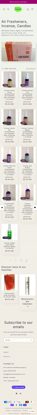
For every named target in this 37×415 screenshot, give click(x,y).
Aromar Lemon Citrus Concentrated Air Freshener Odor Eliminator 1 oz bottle (9, 95)
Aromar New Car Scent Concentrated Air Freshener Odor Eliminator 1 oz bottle (9, 170)
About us (6, 357)
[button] (4, 9)
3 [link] (26, 260)
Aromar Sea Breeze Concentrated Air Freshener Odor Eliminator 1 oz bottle (27, 170)
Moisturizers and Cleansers (27, 301)
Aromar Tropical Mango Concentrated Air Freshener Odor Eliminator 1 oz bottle (27, 132)
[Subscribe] (31, 340)
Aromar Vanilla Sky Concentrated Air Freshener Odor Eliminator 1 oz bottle (9, 132)
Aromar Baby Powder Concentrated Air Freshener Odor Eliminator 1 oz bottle (9, 208)
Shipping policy (25, 413)
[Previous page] (10, 260)
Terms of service (14, 413)
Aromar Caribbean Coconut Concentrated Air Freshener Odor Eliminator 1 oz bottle (27, 209)
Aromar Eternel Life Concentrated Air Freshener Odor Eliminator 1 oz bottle (27, 95)
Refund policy (16, 410)
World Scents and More (17, 408)
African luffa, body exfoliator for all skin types (10, 295)
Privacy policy (27, 410)
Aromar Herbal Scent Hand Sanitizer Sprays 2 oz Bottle (9, 245)
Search (6, 352)
